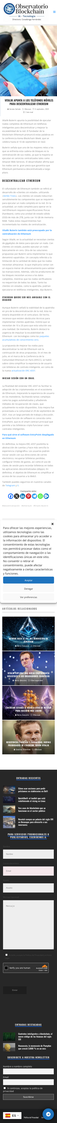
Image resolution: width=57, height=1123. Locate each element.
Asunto (6, 880)
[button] (52, 524)
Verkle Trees (9, 195)
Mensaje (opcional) (11, 897)
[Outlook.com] (46, 496)
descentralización (11, 506)
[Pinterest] (28, 496)
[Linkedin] (22, 496)
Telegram (10, 485)
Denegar (28, 588)
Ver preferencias (28, 597)
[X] (16, 496)
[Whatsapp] (40, 496)
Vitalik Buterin (41, 506)
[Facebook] (10, 496)
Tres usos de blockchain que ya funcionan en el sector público (31, 809)
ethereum (27, 506)
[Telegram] (34, 496)
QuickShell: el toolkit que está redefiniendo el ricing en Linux (31, 800)
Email (6, 1077)
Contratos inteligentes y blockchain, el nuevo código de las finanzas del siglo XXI (35, 1036)
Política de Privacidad (31, 1117)
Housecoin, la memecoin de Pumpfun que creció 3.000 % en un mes (34, 1047)
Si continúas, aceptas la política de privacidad (23, 1090)
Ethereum (28, 109)
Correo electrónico (11, 863)
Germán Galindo (15, 109)
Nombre (6, 846)
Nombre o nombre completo (17, 1066)
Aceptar (29, 580)
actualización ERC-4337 (23, 370)
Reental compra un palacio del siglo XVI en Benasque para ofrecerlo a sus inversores (35, 822)
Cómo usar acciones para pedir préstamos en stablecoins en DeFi (33, 790)
